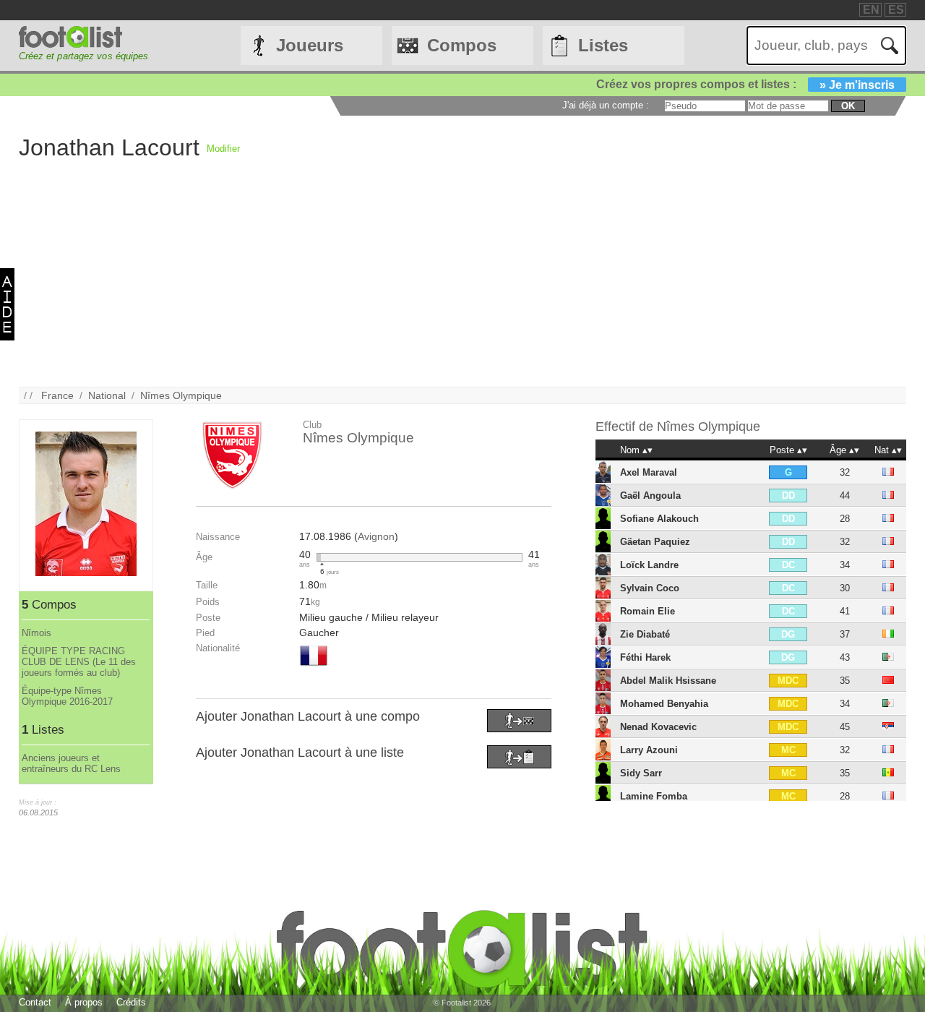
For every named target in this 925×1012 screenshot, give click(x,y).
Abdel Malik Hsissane (668, 680)
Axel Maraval (648, 472)
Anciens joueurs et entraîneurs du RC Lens (71, 763)
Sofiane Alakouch (659, 518)
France (57, 395)
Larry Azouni (649, 750)
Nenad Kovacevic (658, 726)
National (107, 395)
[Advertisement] (452, 285)
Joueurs (309, 45)
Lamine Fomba (653, 796)
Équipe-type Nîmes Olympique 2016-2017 (67, 696)
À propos (84, 1002)
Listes (603, 45)
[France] (313, 667)
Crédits (131, 1002)
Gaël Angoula (650, 495)
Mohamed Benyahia (664, 703)
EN (871, 10)
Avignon (376, 536)
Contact (35, 1002)
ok (848, 105)
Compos (461, 45)
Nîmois (36, 632)
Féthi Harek (645, 657)
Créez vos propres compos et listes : (745, 84)
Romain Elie (647, 611)
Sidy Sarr (641, 773)
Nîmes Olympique (181, 395)
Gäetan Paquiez (655, 541)
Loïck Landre (649, 564)
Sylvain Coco (649, 588)
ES (896, 10)
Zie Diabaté (645, 634)
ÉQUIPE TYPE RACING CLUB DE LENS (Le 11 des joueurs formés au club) (79, 662)
